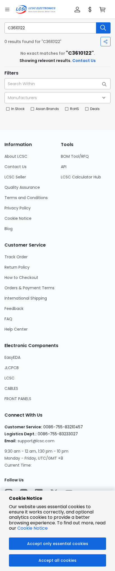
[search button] (103, 28)
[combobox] (57, 97)
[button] (77, 9)
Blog (8, 228)
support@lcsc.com (36, 441)
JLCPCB (11, 368)
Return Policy (17, 267)
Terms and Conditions (26, 197)
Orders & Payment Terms (29, 288)
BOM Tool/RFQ (75, 156)
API (63, 166)
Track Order (16, 257)
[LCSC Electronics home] (36, 9)
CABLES (11, 388)
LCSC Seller (15, 177)
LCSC (9, 378)
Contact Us (84, 60)
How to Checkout (21, 277)
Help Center (16, 329)
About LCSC (15, 156)
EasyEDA (12, 357)
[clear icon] (91, 28)
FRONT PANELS (17, 399)
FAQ (8, 319)
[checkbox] (7, 109)
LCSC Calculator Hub (81, 177)
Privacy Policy (17, 208)
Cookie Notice (18, 218)
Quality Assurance (22, 187)
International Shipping (25, 298)
